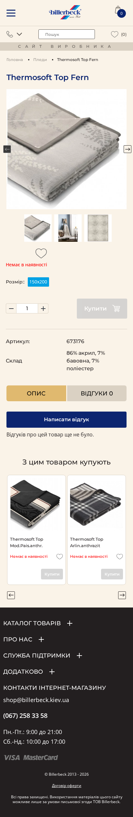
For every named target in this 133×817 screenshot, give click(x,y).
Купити (95, 308)
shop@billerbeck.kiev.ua (36, 700)
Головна (14, 59)
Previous (7, 149)
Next (127, 149)
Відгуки (97, 393)
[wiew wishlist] (114, 34)
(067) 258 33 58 (25, 715)
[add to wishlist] (41, 255)
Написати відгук (66, 419)
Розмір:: (15, 282)
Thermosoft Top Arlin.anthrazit (86, 542)
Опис (36, 393)
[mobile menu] (10, 13)
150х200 (38, 282)
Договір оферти (66, 785)
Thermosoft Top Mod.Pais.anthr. (26, 542)
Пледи (40, 59)
